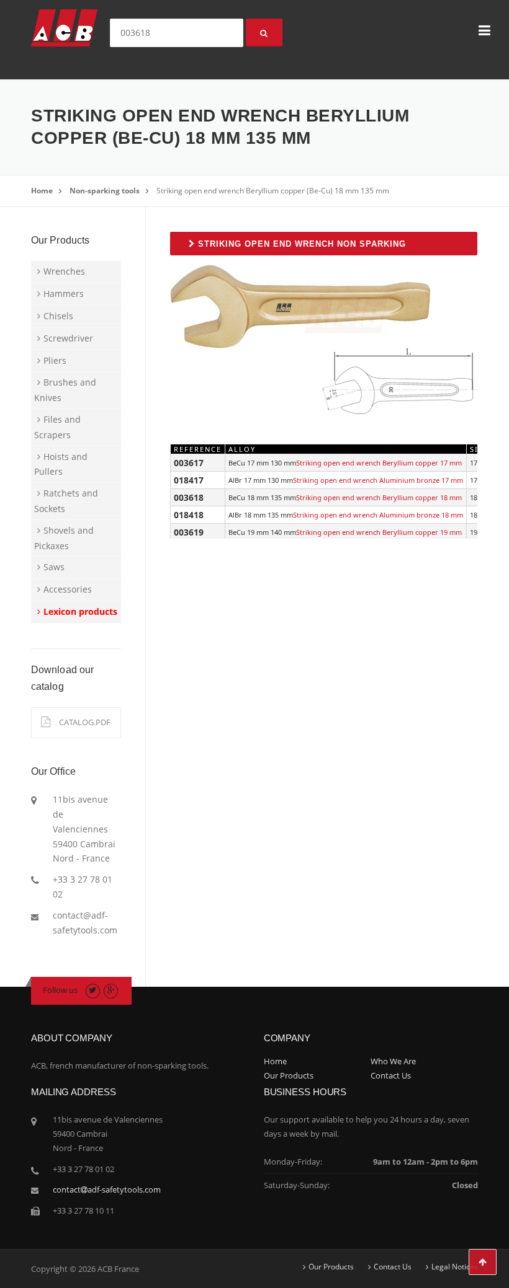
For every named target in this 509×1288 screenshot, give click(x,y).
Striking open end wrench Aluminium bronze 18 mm (378, 514)
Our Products (288, 1075)
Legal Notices (454, 1267)
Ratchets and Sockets (66, 500)
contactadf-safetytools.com (107, 1189)
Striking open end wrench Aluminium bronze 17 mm (378, 480)
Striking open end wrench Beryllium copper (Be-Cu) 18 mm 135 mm (272, 190)
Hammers (63, 293)
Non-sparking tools (105, 190)
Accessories (67, 589)
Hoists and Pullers (61, 464)
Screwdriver (68, 338)
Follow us (60, 989)
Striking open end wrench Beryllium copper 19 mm (379, 532)
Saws (54, 567)
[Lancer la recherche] (264, 32)
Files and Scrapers (57, 427)
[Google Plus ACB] (111, 989)
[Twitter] (93, 989)
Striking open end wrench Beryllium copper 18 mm (379, 497)
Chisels (58, 316)
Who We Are (393, 1061)
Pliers (54, 360)
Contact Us (391, 1075)
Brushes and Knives (65, 390)
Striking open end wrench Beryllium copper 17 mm (379, 462)
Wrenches (64, 271)
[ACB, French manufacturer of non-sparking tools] (64, 27)
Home (42, 190)
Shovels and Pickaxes (64, 538)
